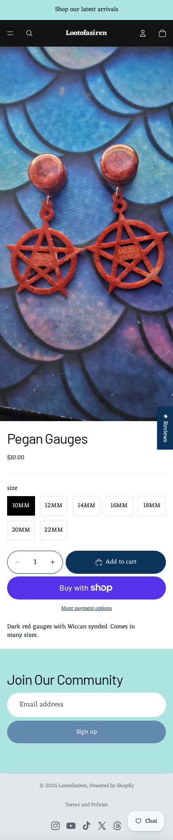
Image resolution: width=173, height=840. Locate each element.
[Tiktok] (86, 825)
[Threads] (117, 825)
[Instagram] (55, 825)
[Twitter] (102, 825)
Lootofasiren (73, 786)
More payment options (86, 608)
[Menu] (10, 33)
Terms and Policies (86, 805)
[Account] (143, 33)
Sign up (86, 731)
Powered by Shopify (112, 786)
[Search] (29, 33)
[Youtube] (71, 825)
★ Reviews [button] (165, 428)
